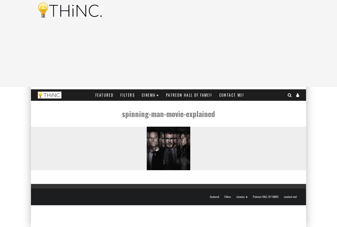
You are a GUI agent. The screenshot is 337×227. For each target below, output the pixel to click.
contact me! (231, 95)
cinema (148, 95)
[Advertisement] (168, 55)
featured (104, 95)
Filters (127, 95)
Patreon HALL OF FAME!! (189, 95)
